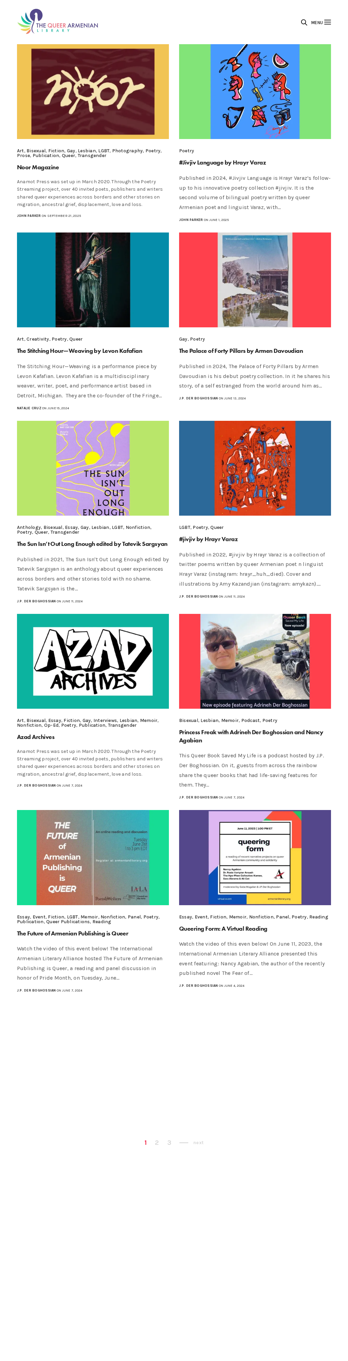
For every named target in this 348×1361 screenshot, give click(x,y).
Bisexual (36, 151)
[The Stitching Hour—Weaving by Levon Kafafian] (93, 279)
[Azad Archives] (93, 661)
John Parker (29, 216)
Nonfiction (138, 527)
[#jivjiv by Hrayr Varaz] (255, 468)
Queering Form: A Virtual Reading (223, 928)
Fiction (56, 151)
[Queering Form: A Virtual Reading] (255, 857)
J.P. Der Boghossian (198, 398)
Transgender (92, 155)
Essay (71, 527)
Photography (127, 151)
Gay (71, 151)
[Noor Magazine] (93, 91)
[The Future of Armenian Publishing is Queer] (93, 857)
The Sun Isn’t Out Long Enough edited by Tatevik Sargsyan (92, 544)
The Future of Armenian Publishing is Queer (72, 933)
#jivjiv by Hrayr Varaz (208, 539)
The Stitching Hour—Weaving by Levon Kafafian (79, 351)
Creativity (38, 339)
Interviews (105, 720)
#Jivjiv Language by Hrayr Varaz (222, 162)
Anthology (29, 527)
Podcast (250, 720)
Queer (68, 155)
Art (20, 151)
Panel (134, 917)
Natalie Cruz (29, 408)
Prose (23, 155)
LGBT (103, 151)
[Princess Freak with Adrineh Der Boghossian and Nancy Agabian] (255, 661)
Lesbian (87, 151)
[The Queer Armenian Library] (58, 22)
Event (39, 917)
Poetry (152, 151)
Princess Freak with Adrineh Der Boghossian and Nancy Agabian (251, 736)
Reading (101, 922)
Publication (46, 155)
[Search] (304, 22)
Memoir (148, 720)
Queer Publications (68, 922)
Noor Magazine (38, 167)
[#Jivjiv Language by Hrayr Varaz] (255, 91)
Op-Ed (51, 725)
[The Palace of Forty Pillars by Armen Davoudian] (255, 279)
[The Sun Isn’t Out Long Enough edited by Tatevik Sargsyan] (93, 468)
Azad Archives (35, 737)
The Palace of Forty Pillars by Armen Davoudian (241, 351)
